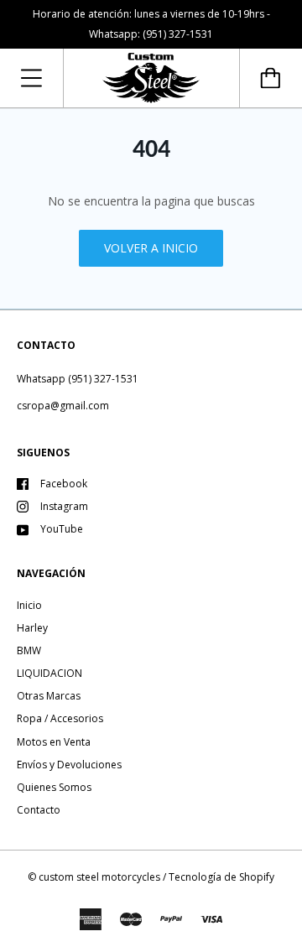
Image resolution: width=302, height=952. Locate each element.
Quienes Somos (54, 787)
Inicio (29, 605)
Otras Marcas (49, 696)
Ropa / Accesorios (60, 718)
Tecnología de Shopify (221, 877)
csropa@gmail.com (63, 405)
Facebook (63, 483)
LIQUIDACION (49, 673)
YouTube (61, 529)
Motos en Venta (54, 742)
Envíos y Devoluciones (69, 764)
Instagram (64, 506)
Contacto (38, 810)
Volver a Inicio (151, 248)
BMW (29, 650)
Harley (32, 628)
